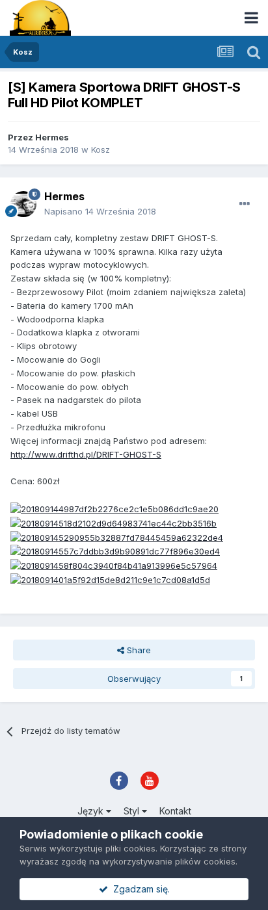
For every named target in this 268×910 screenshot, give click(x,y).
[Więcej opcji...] (245, 204)
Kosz (100, 149)
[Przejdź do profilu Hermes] (23, 204)
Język (91, 810)
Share (137, 650)
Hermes (52, 137)
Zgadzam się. (139, 888)
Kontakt (175, 810)
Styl (133, 810)
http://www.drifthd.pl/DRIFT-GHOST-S (85, 454)
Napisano (100, 211)
